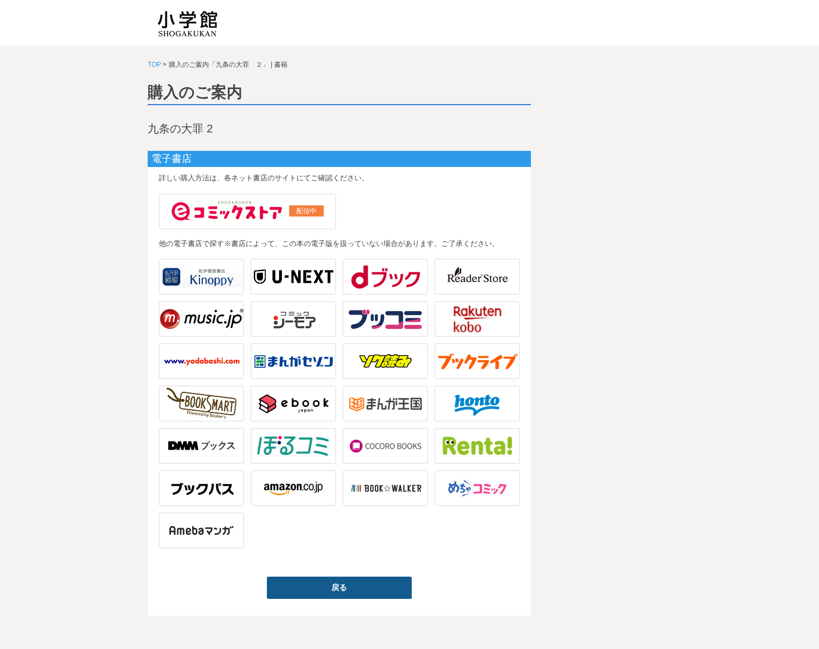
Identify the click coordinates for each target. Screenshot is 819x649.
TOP (154, 64)
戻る (339, 587)
